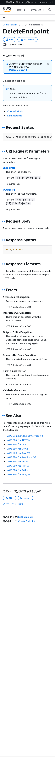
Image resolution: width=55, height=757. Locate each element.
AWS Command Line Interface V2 (25, 435)
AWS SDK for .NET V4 (18, 440)
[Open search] (49, 10)
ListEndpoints (14, 115)
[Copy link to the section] (3, 127)
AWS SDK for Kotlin (17, 461)
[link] (36, 24)
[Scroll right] (43, 9)
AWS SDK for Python (18, 470)
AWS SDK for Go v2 (17, 448)
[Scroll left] (15, 9)
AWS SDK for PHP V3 (18, 465)
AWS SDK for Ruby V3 (18, 474)
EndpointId (9, 167)
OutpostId (9, 189)
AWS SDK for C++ (16, 444)
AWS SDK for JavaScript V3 (21, 457)
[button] (13, 55)
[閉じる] (48, 63)
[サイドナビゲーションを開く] (4, 17)
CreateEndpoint (15, 111)
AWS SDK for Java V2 (18, 452)
